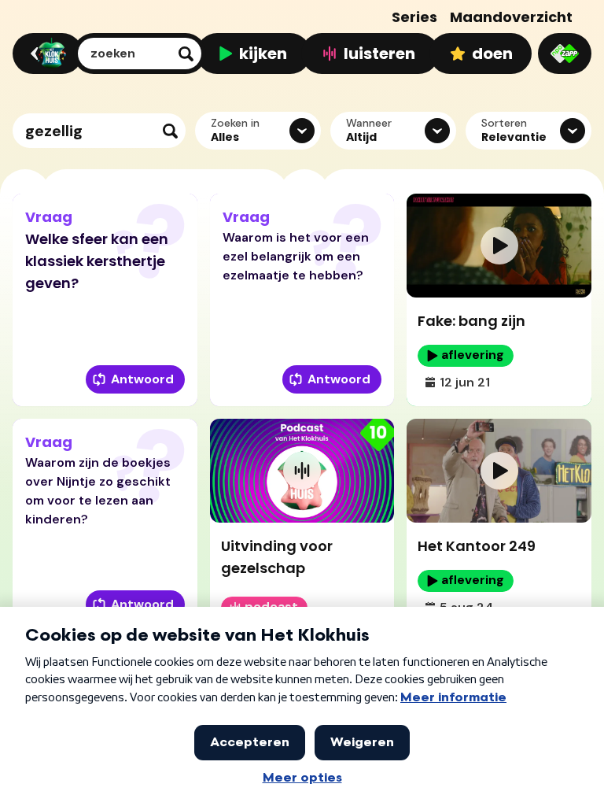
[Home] (45, 53)
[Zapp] (564, 53)
